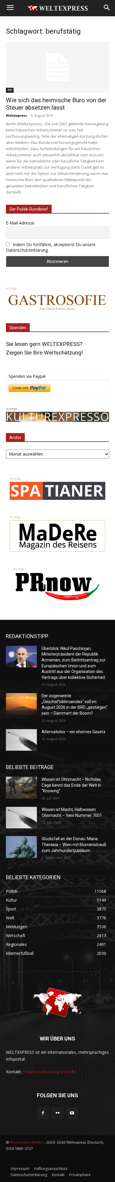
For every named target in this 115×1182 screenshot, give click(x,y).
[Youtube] (72, 1113)
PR (10, 90)
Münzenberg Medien (27, 1142)
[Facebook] (43, 1113)
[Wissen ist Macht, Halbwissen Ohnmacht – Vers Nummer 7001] (21, 818)
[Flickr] (57, 1113)
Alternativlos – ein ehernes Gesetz (74, 731)
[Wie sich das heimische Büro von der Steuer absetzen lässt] (57, 67)
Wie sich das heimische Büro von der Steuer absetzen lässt (56, 104)
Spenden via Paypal (27, 376)
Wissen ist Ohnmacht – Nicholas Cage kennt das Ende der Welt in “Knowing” (71, 785)
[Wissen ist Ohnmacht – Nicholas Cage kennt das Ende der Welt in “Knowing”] (21, 788)
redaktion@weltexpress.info (49, 1071)
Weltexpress (16, 115)
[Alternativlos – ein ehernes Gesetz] (21, 740)
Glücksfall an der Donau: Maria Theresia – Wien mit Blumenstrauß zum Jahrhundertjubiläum (74, 844)
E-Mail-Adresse (20, 223)
